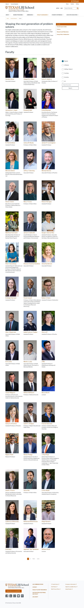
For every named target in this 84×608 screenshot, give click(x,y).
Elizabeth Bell (28, 110)
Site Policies (53, 586)
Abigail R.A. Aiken (29, 79)
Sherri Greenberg (10, 264)
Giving (77, 4)
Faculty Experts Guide (62, 26)
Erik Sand (8, 549)
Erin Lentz (8, 361)
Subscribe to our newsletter (13, 591)
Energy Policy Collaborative (63, 34)
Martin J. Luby (28, 361)
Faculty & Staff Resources (39, 589)
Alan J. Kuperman (10, 332)
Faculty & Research (14, 18)
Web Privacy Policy (55, 589)
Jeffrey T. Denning (29, 170)
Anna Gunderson (47, 264)
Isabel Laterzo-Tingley (30, 332)
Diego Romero (46, 521)
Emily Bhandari (46, 110)
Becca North (45, 392)
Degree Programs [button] (18, 14)
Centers (58, 29)
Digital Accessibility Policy (70, 586)
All (65, 81)
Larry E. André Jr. (47, 79)
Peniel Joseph (28, 298)
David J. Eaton (9, 201)
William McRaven (29, 392)
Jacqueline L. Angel (11, 110)
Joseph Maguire (10, 392)
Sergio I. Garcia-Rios (48, 233)
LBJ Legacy (35, 596)
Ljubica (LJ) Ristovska (12, 521)
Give (62, 8)
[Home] (19, 8)
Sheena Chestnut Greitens (32, 264)
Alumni (7, 4)
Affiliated (66, 65)
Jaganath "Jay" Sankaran (31, 549)
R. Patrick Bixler (10, 143)
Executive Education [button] (72, 14)
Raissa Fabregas (47, 201)
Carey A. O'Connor (11, 423)
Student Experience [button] (57, 14)
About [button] (7, 14)
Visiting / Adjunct (68, 69)
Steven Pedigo (28, 454)
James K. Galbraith (29, 233)
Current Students (14, 4)
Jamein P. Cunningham (48, 143)
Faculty (58, 24)
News (67, 4)
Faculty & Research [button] (42, 14)
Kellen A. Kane (46, 298)
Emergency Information (70, 584)
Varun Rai (26, 490)
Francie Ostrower (47, 423)
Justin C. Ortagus (29, 423)
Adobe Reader (68, 589)
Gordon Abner (9, 79)
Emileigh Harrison (10, 298)
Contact (34, 587)
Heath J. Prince (10, 490)
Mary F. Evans (28, 201)
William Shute (46, 549)
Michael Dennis (46, 170)
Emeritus (66, 77)
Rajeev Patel (9, 454)
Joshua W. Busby (29, 143)
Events (72, 4)
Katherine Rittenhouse (31, 521)
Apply (57, 8)
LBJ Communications (37, 584)
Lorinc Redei (45, 490)
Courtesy (66, 73)
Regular (66, 61)
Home (8, 18)
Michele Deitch (10, 170)
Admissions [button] (30, 14)
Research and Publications (63, 31)
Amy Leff (44, 332)
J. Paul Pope (45, 454)
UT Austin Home (54, 584)
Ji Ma (43, 361)
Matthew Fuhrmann (11, 233)
